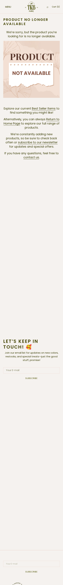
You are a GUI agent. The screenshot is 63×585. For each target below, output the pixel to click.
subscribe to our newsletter (38, 142)
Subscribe (31, 378)
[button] (4, 6)
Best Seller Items (44, 108)
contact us (31, 157)
